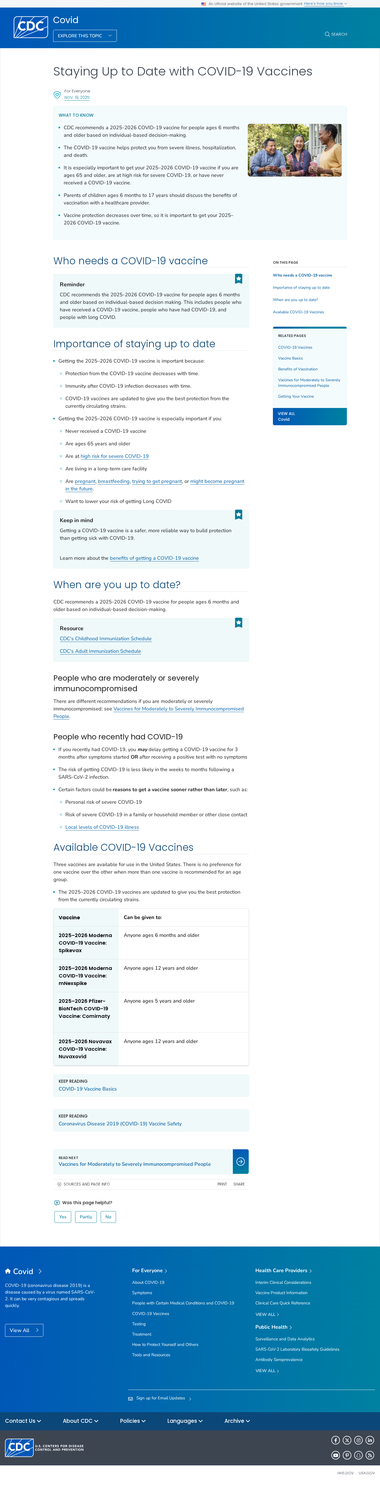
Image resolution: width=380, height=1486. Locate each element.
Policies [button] (130, 1421)
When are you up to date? (295, 299)
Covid (65, 20)
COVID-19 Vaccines (295, 347)
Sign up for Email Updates (160, 1398)
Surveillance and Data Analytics (285, 1339)
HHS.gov (345, 1473)
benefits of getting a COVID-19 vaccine (154, 558)
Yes (62, 1217)
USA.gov (367, 1473)
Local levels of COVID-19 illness (102, 827)
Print (222, 1184)
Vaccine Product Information (281, 1293)
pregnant (85, 481)
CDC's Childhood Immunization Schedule (106, 638)
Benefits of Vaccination (298, 369)
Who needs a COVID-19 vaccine (302, 275)
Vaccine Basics (290, 358)
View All (20, 1330)
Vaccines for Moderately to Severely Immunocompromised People (309, 382)
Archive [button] (235, 1421)
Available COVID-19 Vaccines (298, 312)
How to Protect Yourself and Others (165, 1344)
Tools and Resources (151, 1355)
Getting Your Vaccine (296, 396)
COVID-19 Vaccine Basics (88, 1089)
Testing (139, 1324)
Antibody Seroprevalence (279, 1359)
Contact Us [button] (21, 1421)
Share (239, 1184)
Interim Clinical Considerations (283, 1282)
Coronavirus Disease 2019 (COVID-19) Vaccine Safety (120, 1123)
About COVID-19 (148, 1282)
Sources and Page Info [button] (87, 1184)
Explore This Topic (80, 36)
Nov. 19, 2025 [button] (77, 97)
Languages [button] (182, 1421)
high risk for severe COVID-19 (115, 456)
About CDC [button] (78, 1421)
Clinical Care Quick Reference (282, 1303)
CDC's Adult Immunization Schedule (100, 651)
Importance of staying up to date (301, 287)
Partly (86, 1217)
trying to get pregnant (157, 481)
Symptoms (142, 1293)
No (108, 1217)
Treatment (141, 1334)
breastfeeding (114, 481)
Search (339, 34)
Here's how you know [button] (324, 3)
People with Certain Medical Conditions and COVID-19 (183, 1303)
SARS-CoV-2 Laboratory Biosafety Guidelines (297, 1349)
